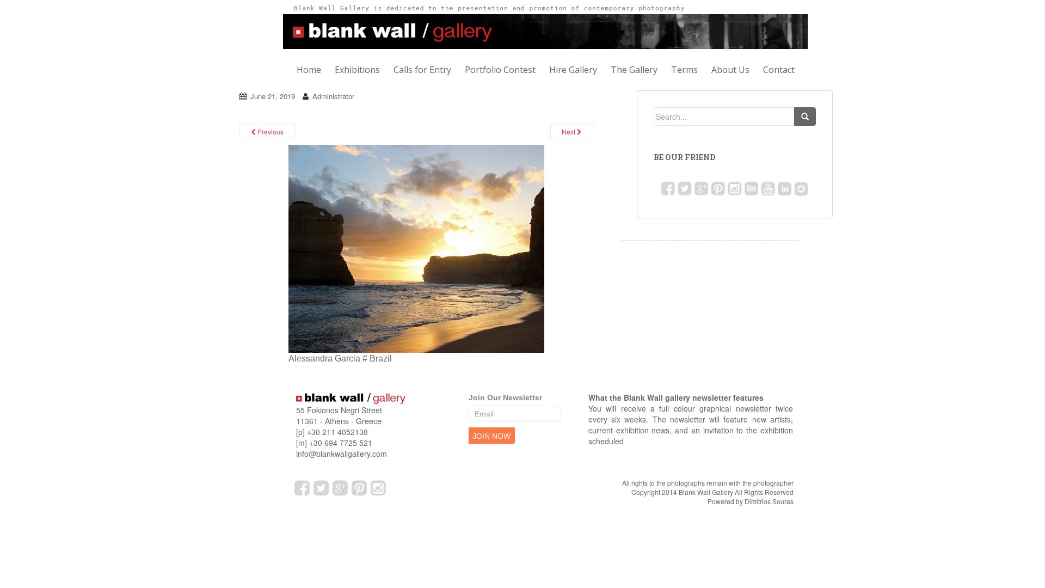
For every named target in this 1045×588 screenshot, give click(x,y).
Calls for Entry (422, 70)
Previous (270, 131)
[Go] (805, 116)
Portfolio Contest (500, 70)
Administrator (333, 96)
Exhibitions (357, 70)
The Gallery (634, 70)
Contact (779, 70)
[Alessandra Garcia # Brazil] (416, 248)
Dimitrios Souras (769, 501)
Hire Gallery (573, 70)
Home (309, 70)
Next (569, 131)
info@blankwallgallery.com (341, 453)
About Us (730, 70)
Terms (684, 70)
